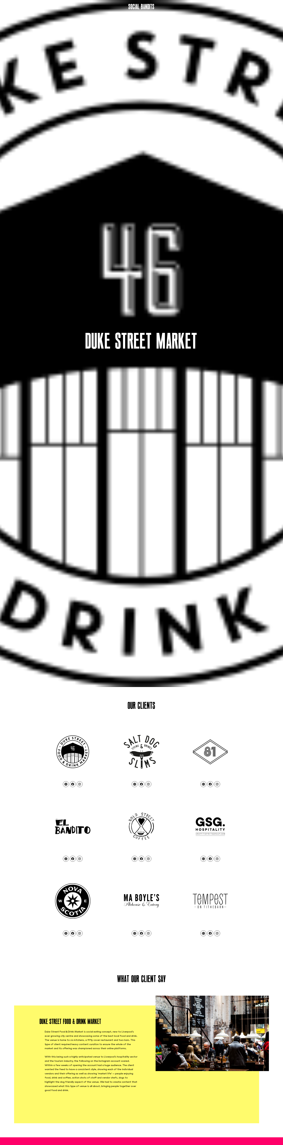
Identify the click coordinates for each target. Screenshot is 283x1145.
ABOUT (18, 6)
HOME (6, 6)
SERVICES (31, 6)
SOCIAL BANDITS (141, 6)
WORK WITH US (270, 6)
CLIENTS (44, 6)
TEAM (56, 6)
